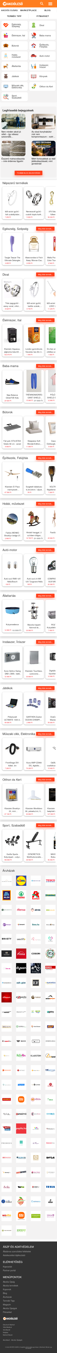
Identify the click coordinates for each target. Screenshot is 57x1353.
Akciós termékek (10, 1285)
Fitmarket (43, 16)
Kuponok (7, 1289)
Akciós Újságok (10, 1308)
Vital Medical (7, 1327)
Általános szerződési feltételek (17, 1251)
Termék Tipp (9, 1300)
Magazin (7, 1304)
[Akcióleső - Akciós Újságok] (12, 3)
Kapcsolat (7, 1266)
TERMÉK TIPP (14, 16)
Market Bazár (8, 1335)
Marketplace (28, 10)
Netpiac (5, 1332)
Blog (47, 10)
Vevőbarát (6, 1330)
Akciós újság (9, 10)
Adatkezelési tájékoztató (14, 1255)
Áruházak (7, 1296)
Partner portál (9, 1270)
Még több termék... (45, 228)
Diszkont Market (9, 1324)
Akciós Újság (9, 1281)
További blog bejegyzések (28, 173)
